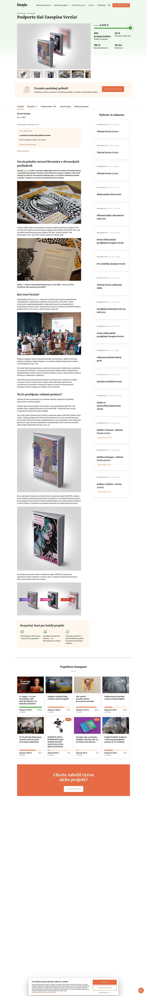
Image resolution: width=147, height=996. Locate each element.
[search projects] (109, 5)
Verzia (26, 171)
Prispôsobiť (104, 992)
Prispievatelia (48, 106)
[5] (78, 74)
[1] (23, 74)
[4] (64, 74)
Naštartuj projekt (81, 106)
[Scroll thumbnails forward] (88, 74)
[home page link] (22, 5)
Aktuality (32, 106)
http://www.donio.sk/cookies (45, 992)
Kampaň (20, 106)
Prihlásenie (101, 5)
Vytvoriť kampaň (121, 5)
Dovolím (104, 982)
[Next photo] (88, 46)
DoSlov (36, 299)
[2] (37, 74)
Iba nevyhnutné (105, 988)
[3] (50, 74)
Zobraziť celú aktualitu (28, 145)
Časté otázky (65, 106)
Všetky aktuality (23, 151)
